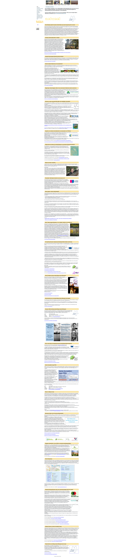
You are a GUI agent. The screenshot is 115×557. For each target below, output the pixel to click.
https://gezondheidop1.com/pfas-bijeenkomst (54, 389)
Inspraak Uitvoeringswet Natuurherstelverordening (54, 56)
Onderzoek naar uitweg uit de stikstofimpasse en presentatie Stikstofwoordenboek (60, 144)
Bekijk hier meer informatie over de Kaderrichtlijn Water (51, 435)
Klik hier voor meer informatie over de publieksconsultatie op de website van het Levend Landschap (57, 52)
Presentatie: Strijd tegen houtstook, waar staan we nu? (55, 178)
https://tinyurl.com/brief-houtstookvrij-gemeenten (62, 521)
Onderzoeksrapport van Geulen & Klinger (53, 271)
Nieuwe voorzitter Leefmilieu (50, 162)
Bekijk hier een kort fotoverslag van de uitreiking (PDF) (51, 295)
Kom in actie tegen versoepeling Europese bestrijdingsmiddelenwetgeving (58, 343)
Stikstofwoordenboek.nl (62, 157)
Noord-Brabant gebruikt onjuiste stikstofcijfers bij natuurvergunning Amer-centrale (60, 24)
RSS (37, 24)
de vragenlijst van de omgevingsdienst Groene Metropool (63, 140)
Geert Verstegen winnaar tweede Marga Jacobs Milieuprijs (55, 275)
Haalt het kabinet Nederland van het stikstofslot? (54, 63)
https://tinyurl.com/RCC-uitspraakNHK (56, 518)
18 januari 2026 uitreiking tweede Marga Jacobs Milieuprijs (55, 309)
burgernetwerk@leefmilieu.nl (56, 316)
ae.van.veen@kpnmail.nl (59, 388)
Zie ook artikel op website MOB (48, 85)
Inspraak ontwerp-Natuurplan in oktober (52, 37)
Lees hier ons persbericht (47, 552)
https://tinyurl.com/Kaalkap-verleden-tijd (57, 541)
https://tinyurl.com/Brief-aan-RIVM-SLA (63, 522)
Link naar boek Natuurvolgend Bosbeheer (49, 239)
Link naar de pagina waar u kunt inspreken (49, 61)
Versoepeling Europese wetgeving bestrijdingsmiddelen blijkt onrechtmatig (58, 241)
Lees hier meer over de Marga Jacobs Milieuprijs (50, 320)
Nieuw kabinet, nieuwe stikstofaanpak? (52, 191)
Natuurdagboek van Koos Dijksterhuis (63, 235)
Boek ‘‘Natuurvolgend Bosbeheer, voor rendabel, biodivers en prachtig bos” (58, 222)
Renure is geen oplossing (57, 410)
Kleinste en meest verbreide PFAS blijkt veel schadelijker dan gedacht (57, 101)
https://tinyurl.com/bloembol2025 (60, 456)
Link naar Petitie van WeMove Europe (49, 270)
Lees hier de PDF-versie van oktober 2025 (49, 434)
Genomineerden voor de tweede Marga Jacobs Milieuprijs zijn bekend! (57, 298)
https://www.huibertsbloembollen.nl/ (61, 454)
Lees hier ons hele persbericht (48, 306)
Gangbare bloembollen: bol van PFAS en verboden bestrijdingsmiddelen (58, 443)
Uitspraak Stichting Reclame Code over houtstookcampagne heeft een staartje (59, 489)
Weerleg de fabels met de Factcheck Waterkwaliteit (54, 413)
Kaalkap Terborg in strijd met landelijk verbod (53, 526)
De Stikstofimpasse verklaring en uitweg (64, 158)
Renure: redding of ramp (49, 391)
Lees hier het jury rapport (47, 294)
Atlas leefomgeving (48, 458)
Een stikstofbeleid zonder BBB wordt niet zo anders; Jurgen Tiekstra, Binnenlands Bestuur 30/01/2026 (58, 218)
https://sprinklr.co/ (49, 454)
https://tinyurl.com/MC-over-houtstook (59, 517)
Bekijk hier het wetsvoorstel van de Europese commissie (51, 362)
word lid (64, 13)
